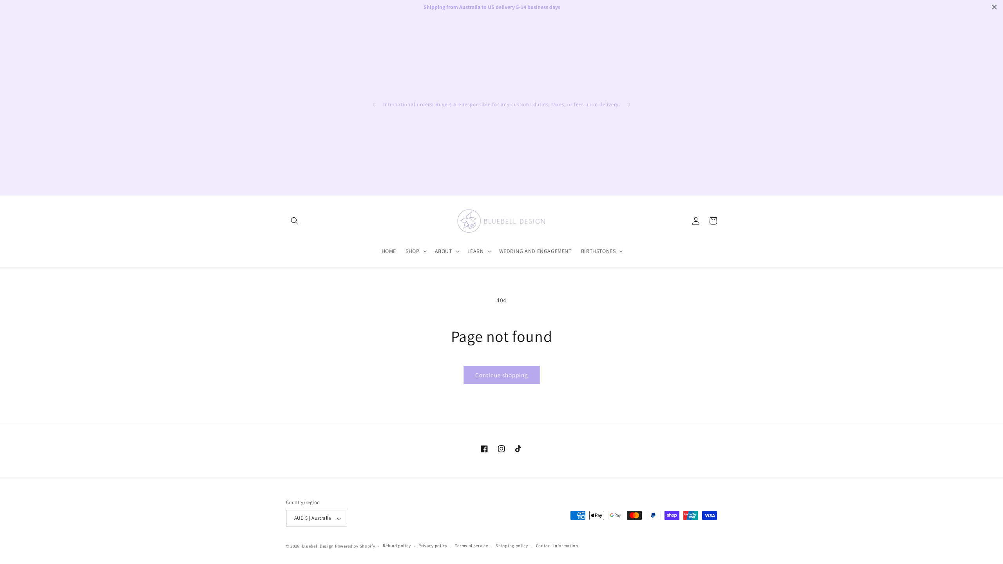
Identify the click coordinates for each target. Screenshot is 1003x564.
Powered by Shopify (355, 546)
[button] (294, 221)
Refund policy (397, 545)
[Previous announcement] (373, 104)
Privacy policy (432, 545)
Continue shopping (501, 375)
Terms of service (471, 545)
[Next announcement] (629, 104)
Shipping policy (512, 545)
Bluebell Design (318, 546)
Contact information (557, 545)
